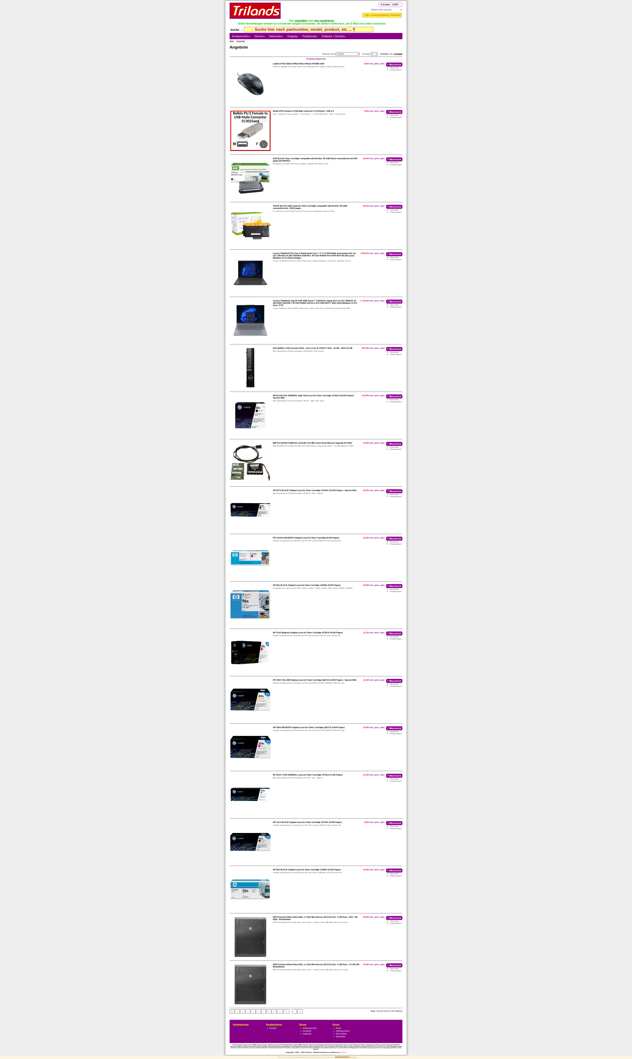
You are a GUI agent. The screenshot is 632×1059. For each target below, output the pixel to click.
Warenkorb (396, 15)
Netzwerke (276, 36)
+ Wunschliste (394, 68)
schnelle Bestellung (380, 15)
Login (366, 15)
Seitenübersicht (310, 1028)
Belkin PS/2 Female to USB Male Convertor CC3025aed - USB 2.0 (303, 111)
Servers (259, 36)
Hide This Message (342, 1057)
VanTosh (343, 1052)
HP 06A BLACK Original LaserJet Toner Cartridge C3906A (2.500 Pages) (307, 870)
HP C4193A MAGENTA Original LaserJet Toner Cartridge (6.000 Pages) (306, 538)
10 (280, 1011)
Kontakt (272, 1028)
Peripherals (310, 36)
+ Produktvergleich (395, 70)
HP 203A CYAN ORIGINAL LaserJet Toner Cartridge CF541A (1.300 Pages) (308, 775)
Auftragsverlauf (342, 1031)
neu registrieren (324, 20)
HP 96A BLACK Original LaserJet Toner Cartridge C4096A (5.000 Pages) (307, 585)
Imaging (292, 36)
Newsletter (340, 1036)
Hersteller (307, 1031)
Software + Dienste (334, 36)
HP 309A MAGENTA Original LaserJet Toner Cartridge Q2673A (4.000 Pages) (309, 727)
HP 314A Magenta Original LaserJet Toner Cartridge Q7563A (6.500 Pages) (308, 632)
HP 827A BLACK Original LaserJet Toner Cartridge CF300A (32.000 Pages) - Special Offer (315, 490)
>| (300, 1011)
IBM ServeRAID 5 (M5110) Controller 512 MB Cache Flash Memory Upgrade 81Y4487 (312, 443)
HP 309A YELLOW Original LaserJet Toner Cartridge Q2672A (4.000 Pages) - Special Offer (315, 680)
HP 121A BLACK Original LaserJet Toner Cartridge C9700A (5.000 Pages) (307, 822)
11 (286, 1011)
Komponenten (241, 36)
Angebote (240, 41)
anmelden (301, 20)
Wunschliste (341, 1034)
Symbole (398, 54)
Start (232, 41)
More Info (353, 1057)
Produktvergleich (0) (316, 59)
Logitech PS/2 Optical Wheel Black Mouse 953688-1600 (298, 64)
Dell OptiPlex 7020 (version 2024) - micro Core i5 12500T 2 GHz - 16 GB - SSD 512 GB (312, 348)
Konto (338, 1028)
